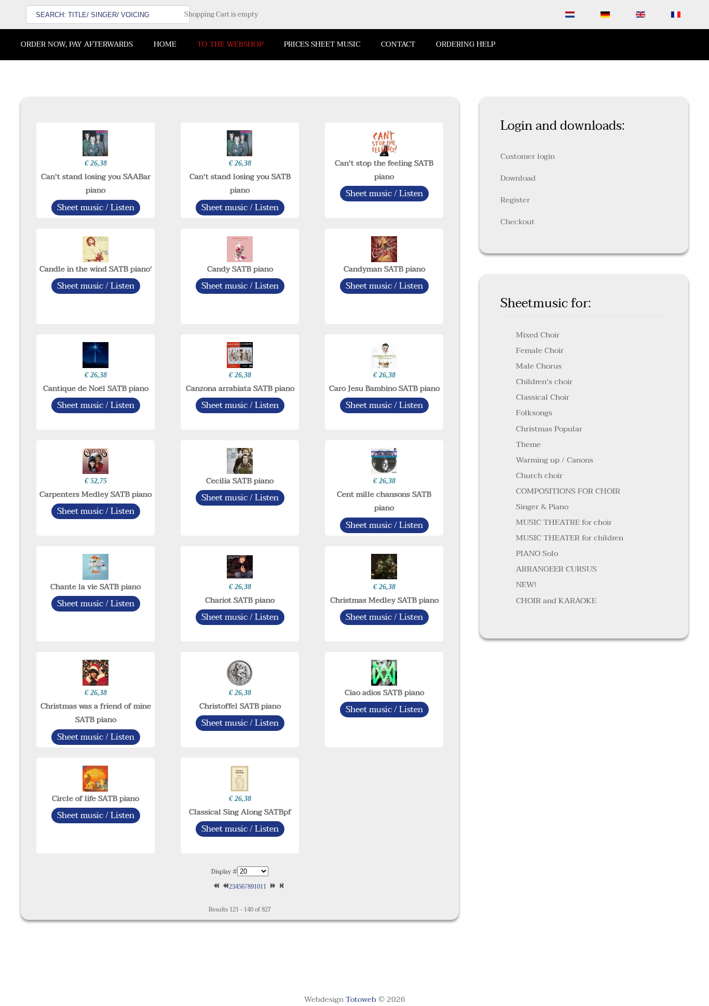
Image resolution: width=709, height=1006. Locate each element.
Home (165, 44)
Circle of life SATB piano (95, 798)
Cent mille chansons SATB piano (384, 500)
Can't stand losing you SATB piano (240, 183)
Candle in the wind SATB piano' (95, 269)
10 (257, 887)
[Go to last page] (280, 886)
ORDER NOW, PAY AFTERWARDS (77, 44)
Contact (398, 44)
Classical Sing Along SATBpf (240, 812)
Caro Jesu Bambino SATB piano (384, 388)
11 (263, 887)
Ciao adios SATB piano (384, 692)
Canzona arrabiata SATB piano (240, 388)
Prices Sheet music (322, 44)
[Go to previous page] (224, 886)
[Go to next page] (271, 886)
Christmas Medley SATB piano (384, 600)
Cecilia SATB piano (240, 480)
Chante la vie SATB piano (95, 586)
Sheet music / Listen (95, 207)
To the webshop (230, 44)
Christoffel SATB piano (240, 706)
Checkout (517, 221)
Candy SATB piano (240, 269)
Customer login (527, 156)
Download (518, 178)
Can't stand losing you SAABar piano (96, 183)
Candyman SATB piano (384, 269)
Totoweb (361, 999)
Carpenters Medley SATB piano (95, 494)
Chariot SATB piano (240, 600)
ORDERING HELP (465, 44)
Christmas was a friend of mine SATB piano (95, 712)
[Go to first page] (215, 886)
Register (515, 200)
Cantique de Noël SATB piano (95, 388)
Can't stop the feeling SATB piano (384, 169)
